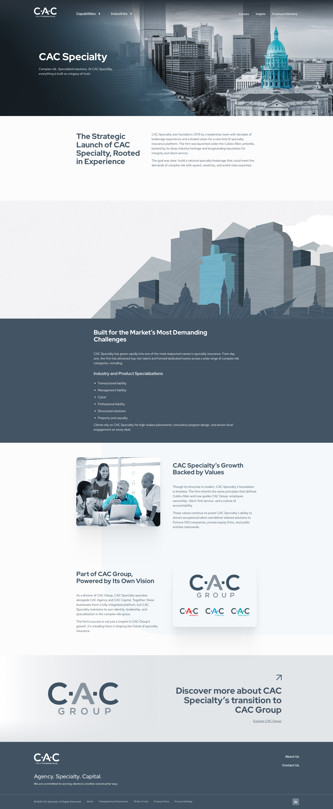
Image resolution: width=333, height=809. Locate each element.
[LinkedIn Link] (295, 801)
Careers (244, 14)
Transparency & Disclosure (113, 801)
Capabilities (86, 13)
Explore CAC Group (267, 721)
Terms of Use (141, 801)
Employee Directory (285, 14)
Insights (260, 14)
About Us (292, 757)
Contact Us (290, 765)
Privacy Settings (183, 801)
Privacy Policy (161, 801)
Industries (119, 13)
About (90, 801)
